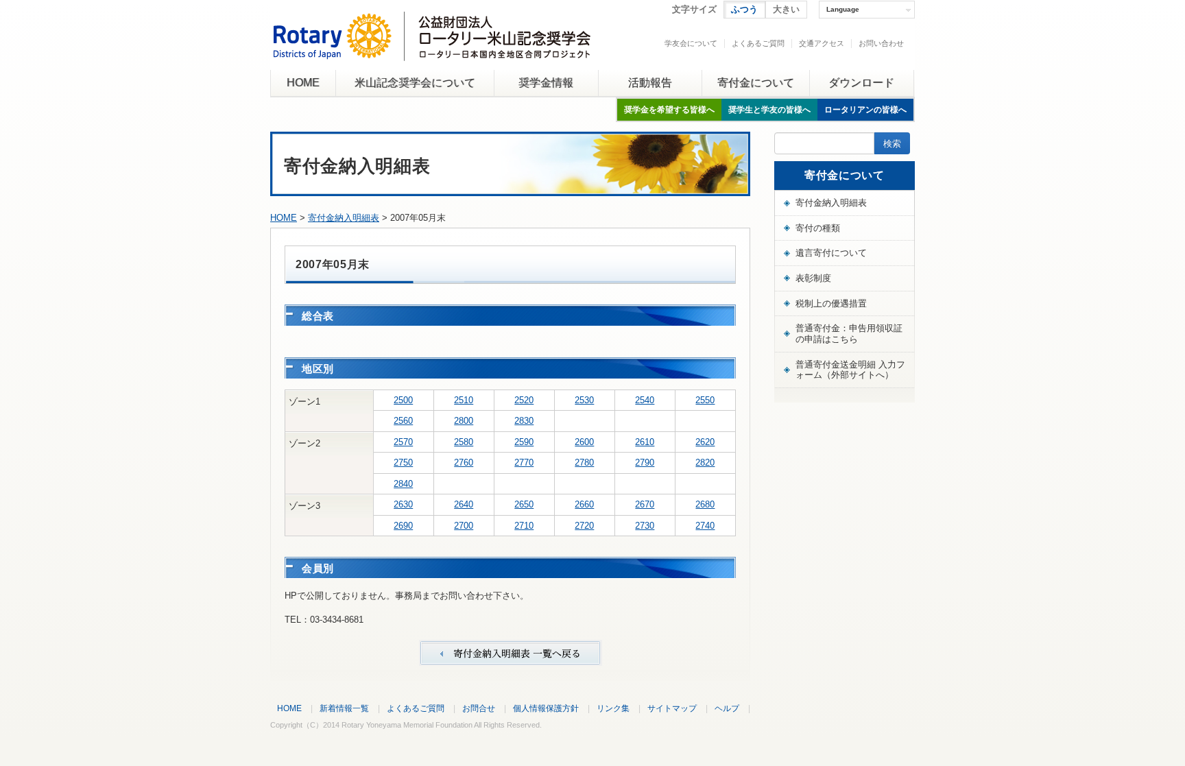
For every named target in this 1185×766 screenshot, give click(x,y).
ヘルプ (727, 708)
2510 (463, 400)
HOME (303, 82)
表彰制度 (813, 278)
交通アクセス (821, 43)
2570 (403, 442)
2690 (403, 525)
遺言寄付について (831, 253)
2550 (705, 400)
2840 (403, 484)
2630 (403, 504)
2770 (524, 462)
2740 (705, 525)
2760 (463, 462)
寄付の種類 (817, 228)
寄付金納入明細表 (343, 218)
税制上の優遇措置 (831, 303)
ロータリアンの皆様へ (865, 110)
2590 (524, 442)
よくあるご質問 (758, 43)
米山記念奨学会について (415, 82)
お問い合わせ (881, 43)
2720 (584, 525)
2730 (644, 525)
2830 (524, 421)
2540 (644, 400)
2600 (584, 442)
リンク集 (613, 708)
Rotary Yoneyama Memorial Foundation (407, 725)
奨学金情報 (545, 82)
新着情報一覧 (344, 708)
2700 (463, 525)
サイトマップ (672, 708)
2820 (705, 462)
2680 (705, 504)
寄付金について (755, 82)
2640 (463, 504)
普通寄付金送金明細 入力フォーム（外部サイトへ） (850, 370)
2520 (524, 400)
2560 (403, 421)
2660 (584, 504)
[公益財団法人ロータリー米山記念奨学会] (431, 50)
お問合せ (478, 708)
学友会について (691, 43)
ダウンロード (861, 82)
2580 (463, 442)
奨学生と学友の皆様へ (769, 110)
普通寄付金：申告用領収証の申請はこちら (848, 333)
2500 (403, 400)
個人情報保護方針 (546, 708)
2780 (584, 462)
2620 (705, 442)
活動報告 (650, 82)
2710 (524, 525)
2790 (644, 462)
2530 (584, 400)
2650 (524, 504)
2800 (463, 421)
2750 (403, 462)
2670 (644, 504)
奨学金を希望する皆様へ (669, 110)
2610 (644, 442)
